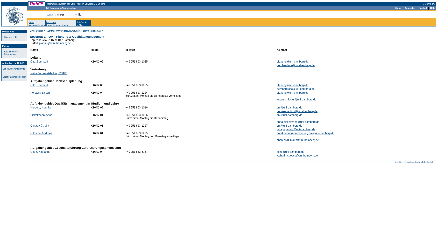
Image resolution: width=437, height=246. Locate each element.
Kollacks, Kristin (40, 92)
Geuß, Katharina (40, 151)
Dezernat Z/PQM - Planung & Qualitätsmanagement (67, 36)
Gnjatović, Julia (39, 125)
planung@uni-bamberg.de (55, 43)
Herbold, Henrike (40, 107)
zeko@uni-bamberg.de (290, 151)
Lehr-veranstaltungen (37, 23)
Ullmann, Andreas (41, 133)
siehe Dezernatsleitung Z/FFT (48, 73)
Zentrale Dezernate (92, 31)
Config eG (419, 162)
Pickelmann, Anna (41, 115)
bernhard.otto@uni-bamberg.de (296, 65)
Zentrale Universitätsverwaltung (63, 31)
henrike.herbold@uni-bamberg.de (297, 111)
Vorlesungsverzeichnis (14, 68)
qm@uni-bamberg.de (289, 107)
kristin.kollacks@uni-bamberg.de (296, 99)
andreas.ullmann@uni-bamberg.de (298, 140)
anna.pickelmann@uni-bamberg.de (298, 121)
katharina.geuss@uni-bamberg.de (297, 155)
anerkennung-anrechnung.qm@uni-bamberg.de (305, 133)
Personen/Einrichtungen (53, 23)
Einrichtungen (36, 31)
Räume (64, 25)
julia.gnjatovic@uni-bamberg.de (296, 129)
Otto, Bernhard (39, 61)
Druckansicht (10, 37)
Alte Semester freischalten (11, 53)
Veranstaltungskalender (14, 77)
